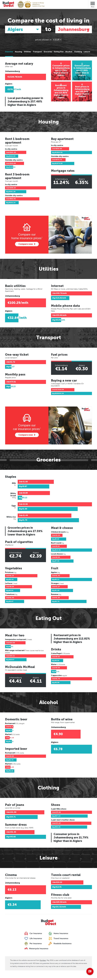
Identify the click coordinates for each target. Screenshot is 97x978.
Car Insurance (35, 933)
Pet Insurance (35, 944)
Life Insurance (35, 938)
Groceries (48, 52)
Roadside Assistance (62, 944)
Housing (18, 52)
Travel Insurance (60, 938)
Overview (9, 52)
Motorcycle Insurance (38, 949)
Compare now (25, 244)
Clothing (78, 52)
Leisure (87, 52)
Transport (37, 52)
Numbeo (43, 960)
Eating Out (59, 52)
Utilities (27, 52)
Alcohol (68, 52)
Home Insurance (60, 933)
